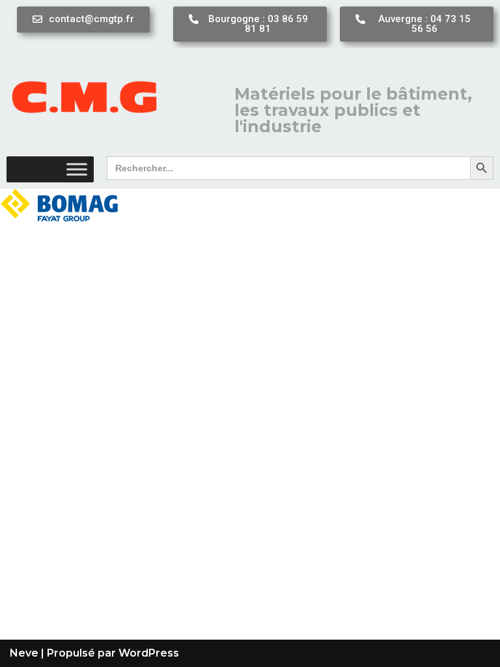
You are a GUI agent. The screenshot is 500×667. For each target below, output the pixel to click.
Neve (24, 653)
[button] (83, 20)
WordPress (148, 653)
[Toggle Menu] (76, 169)
